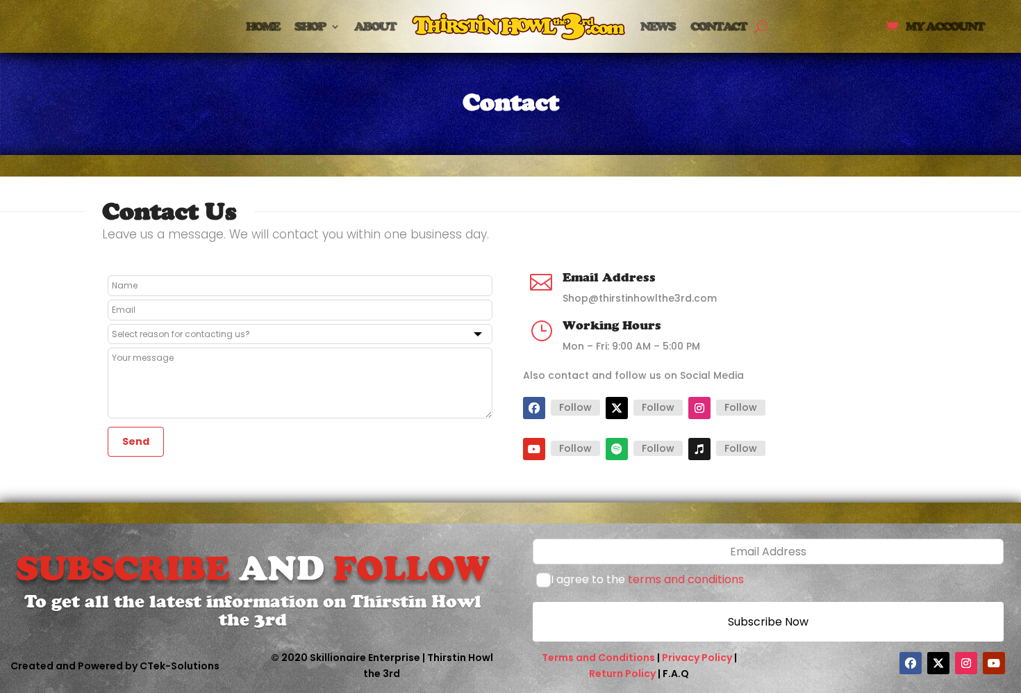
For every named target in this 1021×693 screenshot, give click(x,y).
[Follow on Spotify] (617, 449)
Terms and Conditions (598, 658)
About (375, 26)
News (657, 26)
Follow (575, 407)
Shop (309, 26)
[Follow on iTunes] (699, 449)
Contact (718, 26)
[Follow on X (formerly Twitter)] (617, 408)
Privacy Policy (697, 658)
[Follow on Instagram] (699, 408)
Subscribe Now (768, 622)
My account (945, 27)
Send (135, 441)
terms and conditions (686, 579)
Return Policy (622, 673)
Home (262, 26)
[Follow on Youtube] (534, 449)
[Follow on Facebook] (534, 408)
